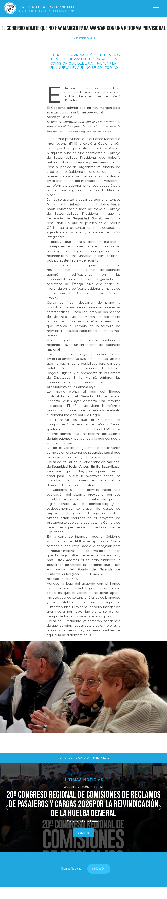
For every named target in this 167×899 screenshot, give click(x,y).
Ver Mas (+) (99, 868)
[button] (83, 807)
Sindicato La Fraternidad (46, 7)
